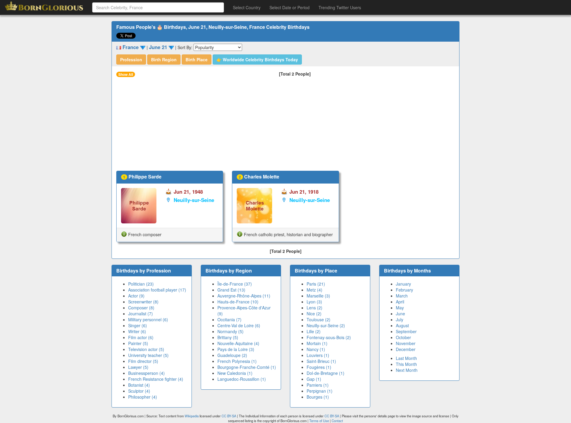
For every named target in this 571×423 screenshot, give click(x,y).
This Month (406, 364)
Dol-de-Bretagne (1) (325, 373)
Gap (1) (314, 379)
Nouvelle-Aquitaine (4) (238, 343)
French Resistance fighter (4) (155, 379)
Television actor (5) (146, 349)
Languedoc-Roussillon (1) (241, 379)
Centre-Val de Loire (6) (238, 325)
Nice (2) (314, 314)
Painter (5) (138, 343)
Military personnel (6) (148, 319)
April (400, 302)
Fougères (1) (319, 367)
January (403, 284)
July (399, 319)
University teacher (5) (148, 355)
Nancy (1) (316, 349)
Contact (337, 420)
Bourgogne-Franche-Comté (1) (246, 367)
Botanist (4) (139, 385)
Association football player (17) (157, 290)
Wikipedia (192, 415)
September (406, 331)
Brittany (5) (227, 337)
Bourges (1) (318, 397)
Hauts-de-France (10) (237, 302)
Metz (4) (314, 290)
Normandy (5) (230, 331)
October (403, 337)
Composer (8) (141, 308)
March (402, 296)
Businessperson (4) (146, 373)
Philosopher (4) (142, 397)
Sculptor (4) (139, 391)
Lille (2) (314, 331)
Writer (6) (137, 331)
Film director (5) (143, 361)
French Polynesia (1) (237, 361)
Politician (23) (141, 284)
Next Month (407, 370)
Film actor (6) (140, 337)
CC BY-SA (229, 415)
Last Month (406, 358)
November (405, 343)
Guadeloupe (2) (232, 355)
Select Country (247, 7)
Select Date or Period (289, 7)
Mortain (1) (317, 343)
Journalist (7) (140, 314)
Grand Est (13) (231, 290)
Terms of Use (319, 420)
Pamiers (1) (318, 385)
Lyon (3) (314, 302)
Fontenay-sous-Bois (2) (329, 337)
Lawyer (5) (138, 367)
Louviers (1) (318, 355)
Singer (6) (137, 325)
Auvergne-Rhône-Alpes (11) (243, 296)
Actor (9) (136, 296)
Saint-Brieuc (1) (321, 361)
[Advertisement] (285, 126)
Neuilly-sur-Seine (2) (326, 325)
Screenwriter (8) (143, 302)
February (404, 290)
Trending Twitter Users (340, 7)
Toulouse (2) (318, 319)
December (405, 349)
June (400, 314)
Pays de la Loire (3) (235, 349)
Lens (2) (314, 308)
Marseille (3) (318, 296)
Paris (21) (316, 284)
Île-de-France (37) (234, 284)
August (402, 325)
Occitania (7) (229, 319)
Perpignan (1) (319, 391)
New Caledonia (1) (234, 373)
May (400, 308)
